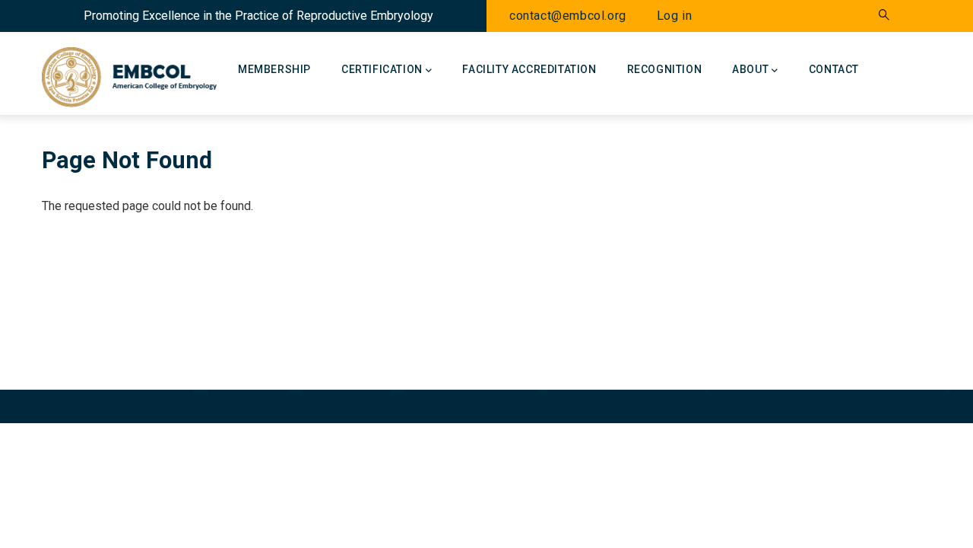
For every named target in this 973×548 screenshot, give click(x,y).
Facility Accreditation (529, 69)
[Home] (129, 73)
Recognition (664, 69)
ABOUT (750, 69)
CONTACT (834, 69)
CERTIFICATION (382, 69)
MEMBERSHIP (274, 69)
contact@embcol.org (567, 15)
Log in (675, 15)
